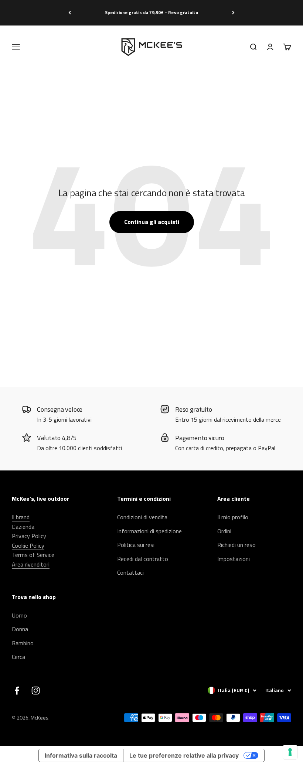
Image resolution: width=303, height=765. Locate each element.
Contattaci (130, 572)
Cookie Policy (28, 545)
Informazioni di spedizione (149, 531)
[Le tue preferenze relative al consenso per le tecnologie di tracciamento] (290, 752)
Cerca (18, 656)
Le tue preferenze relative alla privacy (184, 755)
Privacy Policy (29, 535)
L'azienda (23, 526)
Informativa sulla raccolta (81, 755)
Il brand (21, 517)
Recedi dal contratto (142, 558)
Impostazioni (233, 558)
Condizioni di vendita (142, 517)
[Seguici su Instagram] (36, 691)
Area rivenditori (31, 564)
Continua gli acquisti (151, 221)
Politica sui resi (135, 544)
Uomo (19, 615)
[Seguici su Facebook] (17, 691)
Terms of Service (33, 554)
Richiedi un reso (236, 544)
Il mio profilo (232, 517)
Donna (20, 629)
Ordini (224, 531)
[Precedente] (69, 12)
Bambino (23, 643)
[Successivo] (233, 12)
